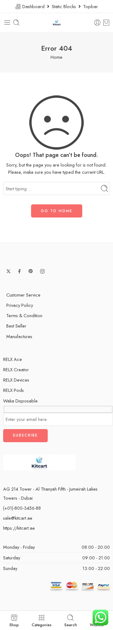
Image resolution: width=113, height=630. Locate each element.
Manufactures (19, 336)
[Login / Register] (97, 22)
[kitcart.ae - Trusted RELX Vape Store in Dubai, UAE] (57, 23)
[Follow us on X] (8, 271)
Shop (14, 624)
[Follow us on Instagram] (42, 271)
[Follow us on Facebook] (19, 271)
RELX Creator (16, 369)
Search (70, 624)
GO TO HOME (57, 211)
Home (56, 57)
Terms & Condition (24, 315)
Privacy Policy (19, 305)
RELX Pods (13, 390)
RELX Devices (16, 380)
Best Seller (16, 325)
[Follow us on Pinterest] (30, 271)
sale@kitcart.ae (17, 518)
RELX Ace (12, 359)
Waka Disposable (20, 401)
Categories (41, 624)
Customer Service (23, 295)
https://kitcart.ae (19, 528)
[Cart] (106, 22)
